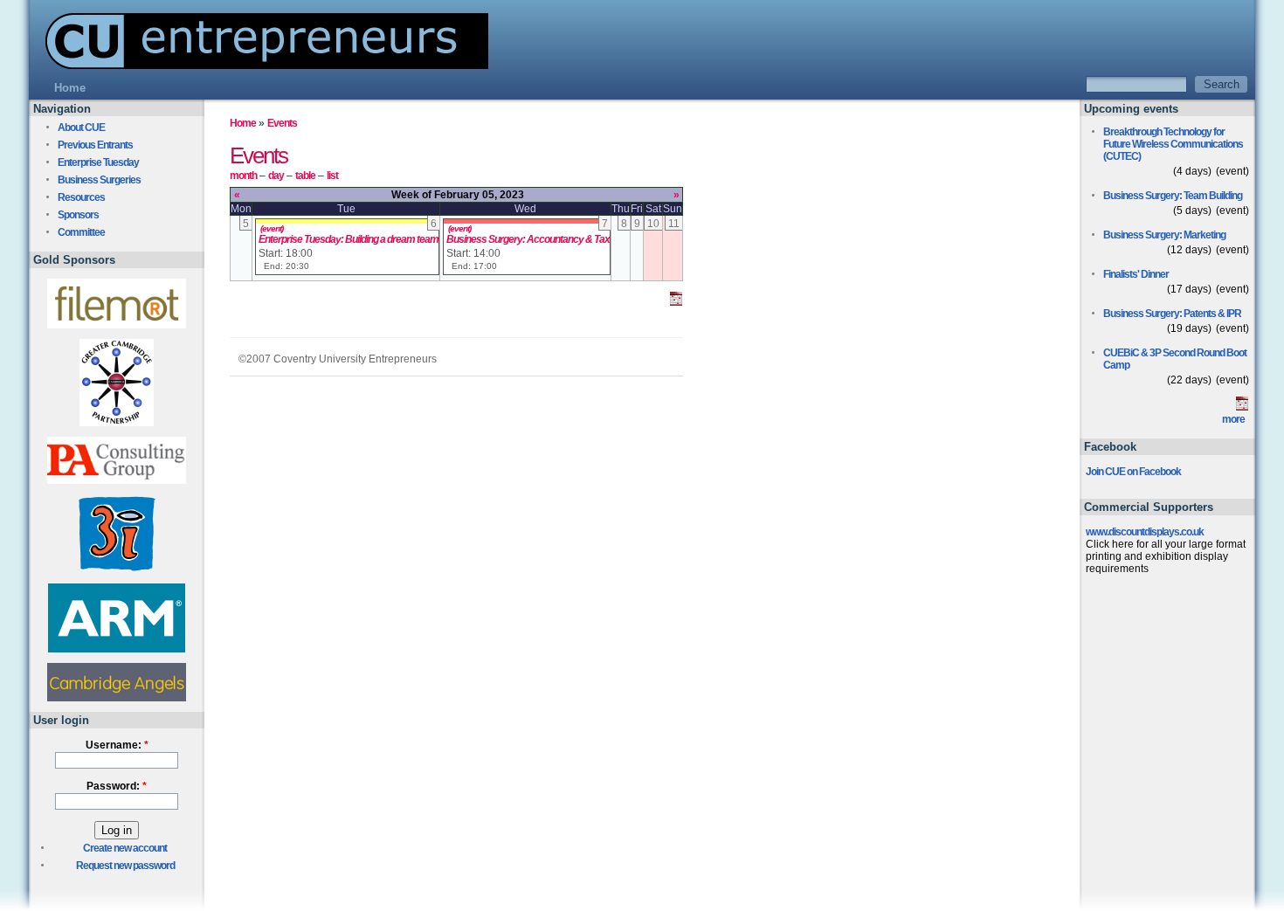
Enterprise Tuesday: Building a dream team (348, 239)
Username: (117, 745)
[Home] (258, 64)
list (332, 175)
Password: (116, 786)
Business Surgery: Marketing (1164, 235)
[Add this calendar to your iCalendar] (676, 302)
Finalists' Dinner (1136, 274)
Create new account (125, 848)
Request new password (125, 865)
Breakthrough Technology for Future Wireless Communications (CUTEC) (1173, 144)
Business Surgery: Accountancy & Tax (528, 239)
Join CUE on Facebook (1133, 472)
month (243, 175)
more (1233, 419)
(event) (271, 228)
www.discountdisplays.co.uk (1145, 532)
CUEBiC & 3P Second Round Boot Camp (1174, 359)
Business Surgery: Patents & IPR (1172, 313)
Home (243, 123)
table (305, 175)
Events (282, 123)
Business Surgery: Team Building (1172, 196)
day (276, 175)
